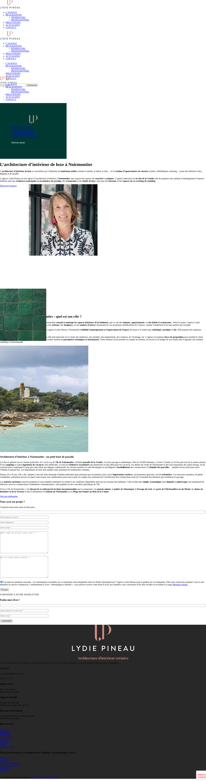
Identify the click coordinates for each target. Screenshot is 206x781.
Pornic (3, 770)
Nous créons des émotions (22, 132)
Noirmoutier (5, 768)
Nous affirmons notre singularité (25, 137)
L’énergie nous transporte (22, 134)
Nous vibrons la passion (21, 127)
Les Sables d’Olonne (9, 763)
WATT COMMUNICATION (45, 777)
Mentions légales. (180, 584)
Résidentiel (5, 734)
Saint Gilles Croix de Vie (11, 765)
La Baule (4, 760)
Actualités (4, 742)
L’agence (4, 729)
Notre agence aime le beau (23, 129)
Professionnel (6, 737)
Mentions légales (7, 747)
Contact (3, 744)
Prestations (5, 739)
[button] (8, 186)
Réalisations (5, 732)
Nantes (3, 758)
